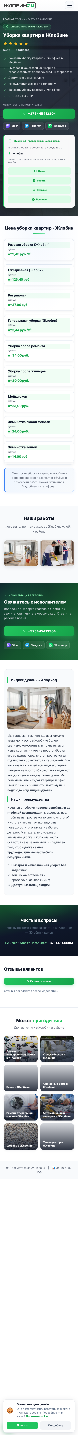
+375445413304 (60, 943)
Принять (22, 1425)
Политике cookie (37, 1416)
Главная (8, 19)
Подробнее (55, 1425)
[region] (39, 351)
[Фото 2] (57, 553)
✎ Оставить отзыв (39, 981)
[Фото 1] (21, 553)
